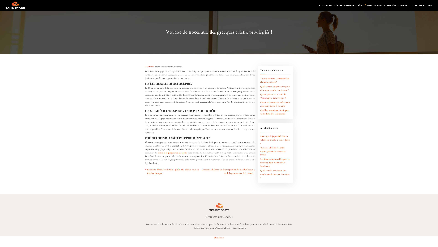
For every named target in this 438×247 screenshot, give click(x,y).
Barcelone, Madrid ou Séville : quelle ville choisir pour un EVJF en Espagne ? (173, 171)
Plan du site (219, 237)
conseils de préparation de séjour (172, 152)
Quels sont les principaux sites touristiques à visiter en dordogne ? (275, 174)
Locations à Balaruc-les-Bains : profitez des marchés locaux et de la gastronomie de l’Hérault (227, 171)
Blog (430, 5)
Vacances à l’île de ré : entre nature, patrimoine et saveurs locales (272, 151)
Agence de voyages (376, 5)
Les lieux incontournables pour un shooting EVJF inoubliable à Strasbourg (275, 163)
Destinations (325, 5)
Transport (420, 5)
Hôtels (361, 5)
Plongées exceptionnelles (400, 5)
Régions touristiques (344, 5)
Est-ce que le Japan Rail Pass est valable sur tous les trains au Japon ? (275, 140)
